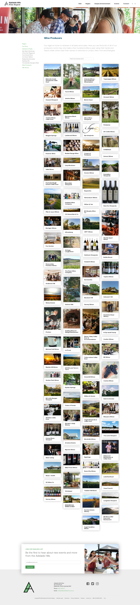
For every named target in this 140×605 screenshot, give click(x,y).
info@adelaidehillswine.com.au (65, 590)
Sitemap (83, 598)
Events (116, 3)
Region (88, 3)
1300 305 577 (61, 588)
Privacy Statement (75, 598)
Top (105, 598)
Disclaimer (67, 598)
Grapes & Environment (102, 3)
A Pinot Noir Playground (28, 53)
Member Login (59, 598)
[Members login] (135, 3)
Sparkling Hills (25, 61)
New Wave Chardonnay (28, 51)
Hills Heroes (25, 67)
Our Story (25, 46)
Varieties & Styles (27, 49)
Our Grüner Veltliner (27, 57)
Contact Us (88, 598)
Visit (80, 3)
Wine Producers (27, 65)
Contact (126, 3)
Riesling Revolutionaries (28, 59)
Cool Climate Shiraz (27, 55)
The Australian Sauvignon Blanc (30, 63)
